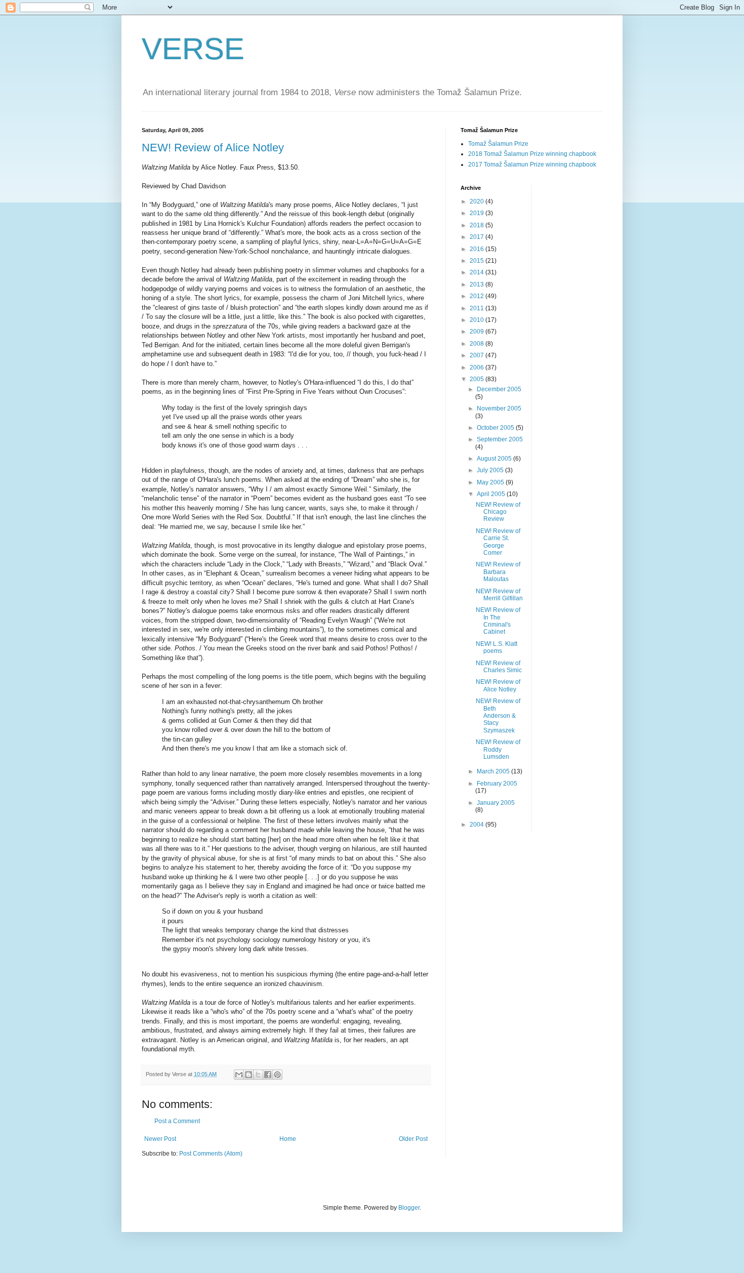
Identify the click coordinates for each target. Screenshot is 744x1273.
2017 (477, 236)
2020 (477, 201)
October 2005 (496, 427)
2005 (477, 379)
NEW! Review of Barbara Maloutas (498, 572)
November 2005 (499, 408)
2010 (477, 319)
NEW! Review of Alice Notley (213, 147)
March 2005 (494, 771)
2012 (477, 296)
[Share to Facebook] (268, 1075)
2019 (477, 213)
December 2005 (499, 389)
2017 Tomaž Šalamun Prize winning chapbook (532, 164)
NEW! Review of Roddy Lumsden (498, 749)
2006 (477, 367)
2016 (477, 249)
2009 (477, 331)
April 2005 (492, 494)
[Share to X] (258, 1075)
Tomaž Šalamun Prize (498, 143)
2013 (477, 284)
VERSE (193, 49)
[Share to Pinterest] (277, 1075)
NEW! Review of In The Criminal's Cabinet (498, 620)
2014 (477, 272)
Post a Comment (177, 1121)
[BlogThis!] (248, 1075)
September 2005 (500, 439)
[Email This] (239, 1075)
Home (287, 1138)
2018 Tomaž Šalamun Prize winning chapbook (532, 153)
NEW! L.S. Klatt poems (496, 647)
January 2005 (496, 802)
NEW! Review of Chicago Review (498, 512)
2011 (477, 308)
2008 (477, 343)
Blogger (409, 1207)
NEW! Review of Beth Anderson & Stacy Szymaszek (498, 715)
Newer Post (160, 1138)
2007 (477, 355)
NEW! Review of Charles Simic (499, 667)
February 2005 (497, 783)
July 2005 (491, 470)
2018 (477, 225)
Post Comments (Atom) (210, 1153)
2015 (477, 260)
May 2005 (491, 482)
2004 (477, 824)
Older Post (413, 1138)
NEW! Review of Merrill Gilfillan (499, 595)
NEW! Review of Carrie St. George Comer (498, 541)
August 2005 (495, 458)
